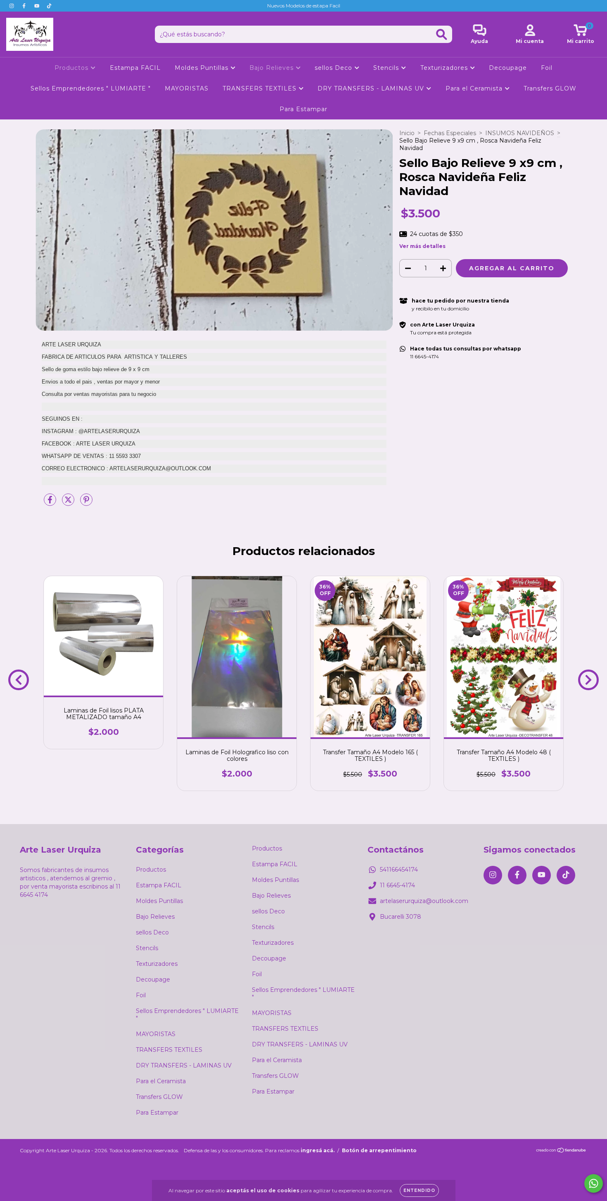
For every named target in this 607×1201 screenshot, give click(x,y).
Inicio (407, 133)
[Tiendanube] (561, 1151)
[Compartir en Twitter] (69, 503)
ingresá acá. (317, 1150)
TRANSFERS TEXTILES (261, 88)
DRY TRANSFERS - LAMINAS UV (372, 88)
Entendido (419, 1190)
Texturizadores (445, 67)
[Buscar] (441, 34)
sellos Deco (334, 67)
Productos (72, 67)
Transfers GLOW (550, 88)
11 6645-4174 (397, 885)
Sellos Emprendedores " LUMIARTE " (91, 88)
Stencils (387, 67)
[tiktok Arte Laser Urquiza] (49, 6)
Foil (546, 67)
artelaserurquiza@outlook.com (424, 901)
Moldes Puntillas (202, 67)
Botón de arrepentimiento (379, 1150)
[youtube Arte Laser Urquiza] (37, 6)
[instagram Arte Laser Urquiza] (12, 6)
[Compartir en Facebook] (51, 503)
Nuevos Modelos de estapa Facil (303, 5)
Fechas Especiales (450, 133)
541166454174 (399, 869)
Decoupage (508, 67)
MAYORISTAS (187, 88)
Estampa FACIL (135, 67)
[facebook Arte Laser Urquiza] (25, 6)
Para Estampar (303, 109)
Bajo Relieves (272, 67)
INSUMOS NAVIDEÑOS (519, 133)
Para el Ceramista (475, 88)
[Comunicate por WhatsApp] (593, 1183)
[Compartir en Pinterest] (86, 503)
